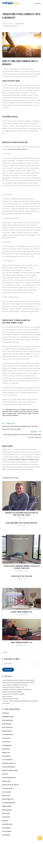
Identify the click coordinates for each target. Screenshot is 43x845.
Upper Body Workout (12, 415)
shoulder (29, 411)
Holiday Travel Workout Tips (21, 612)
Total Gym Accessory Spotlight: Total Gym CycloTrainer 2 (18, 682)
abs (20, 409)
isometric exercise (20, 411)
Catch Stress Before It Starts (10, 698)
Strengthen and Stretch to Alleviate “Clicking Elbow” (17, 689)
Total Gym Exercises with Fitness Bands (13, 694)
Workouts (15, 26)
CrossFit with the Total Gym (21, 576)
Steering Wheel (11, 413)
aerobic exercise (26, 409)
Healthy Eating (8, 26)
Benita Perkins (20, 23)
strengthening (22, 413)
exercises (5, 411)
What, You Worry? (7, 696)
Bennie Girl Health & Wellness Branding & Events (23, 459)
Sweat (29, 413)
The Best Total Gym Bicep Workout (12, 692)
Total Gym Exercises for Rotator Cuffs (13, 687)
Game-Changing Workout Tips (21, 642)
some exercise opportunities (17, 149)
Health (11, 411)
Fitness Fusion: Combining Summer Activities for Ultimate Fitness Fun (21, 567)
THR (33, 413)
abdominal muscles (12, 409)
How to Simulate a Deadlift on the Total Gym (14, 685)
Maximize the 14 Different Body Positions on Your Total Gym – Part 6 (21, 514)
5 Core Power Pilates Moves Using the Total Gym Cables (18, 680)
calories (35, 409)
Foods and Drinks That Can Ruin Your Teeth (21, 523)
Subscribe (8, 669)
